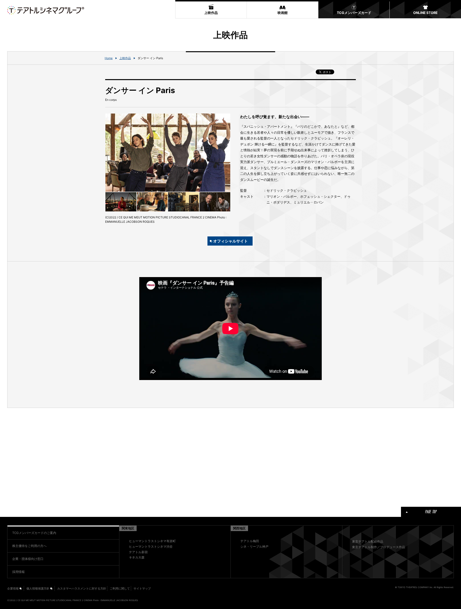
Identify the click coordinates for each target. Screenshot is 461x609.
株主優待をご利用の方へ (29, 546)
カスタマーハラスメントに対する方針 (81, 588)
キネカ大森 (137, 557)
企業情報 (13, 588)
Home (109, 58)
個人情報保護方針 (37, 588)
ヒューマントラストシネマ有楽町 (152, 541)
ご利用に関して (120, 588)
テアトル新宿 (138, 552)
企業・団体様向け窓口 (27, 559)
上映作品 (125, 58)
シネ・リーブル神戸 (254, 546)
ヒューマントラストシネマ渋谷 (151, 546)
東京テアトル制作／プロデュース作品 (378, 547)
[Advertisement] (168, 456)
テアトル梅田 (249, 541)
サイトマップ (142, 588)
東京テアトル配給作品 (367, 541)
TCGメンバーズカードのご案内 (34, 533)
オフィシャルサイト (230, 241)
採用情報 (18, 572)
